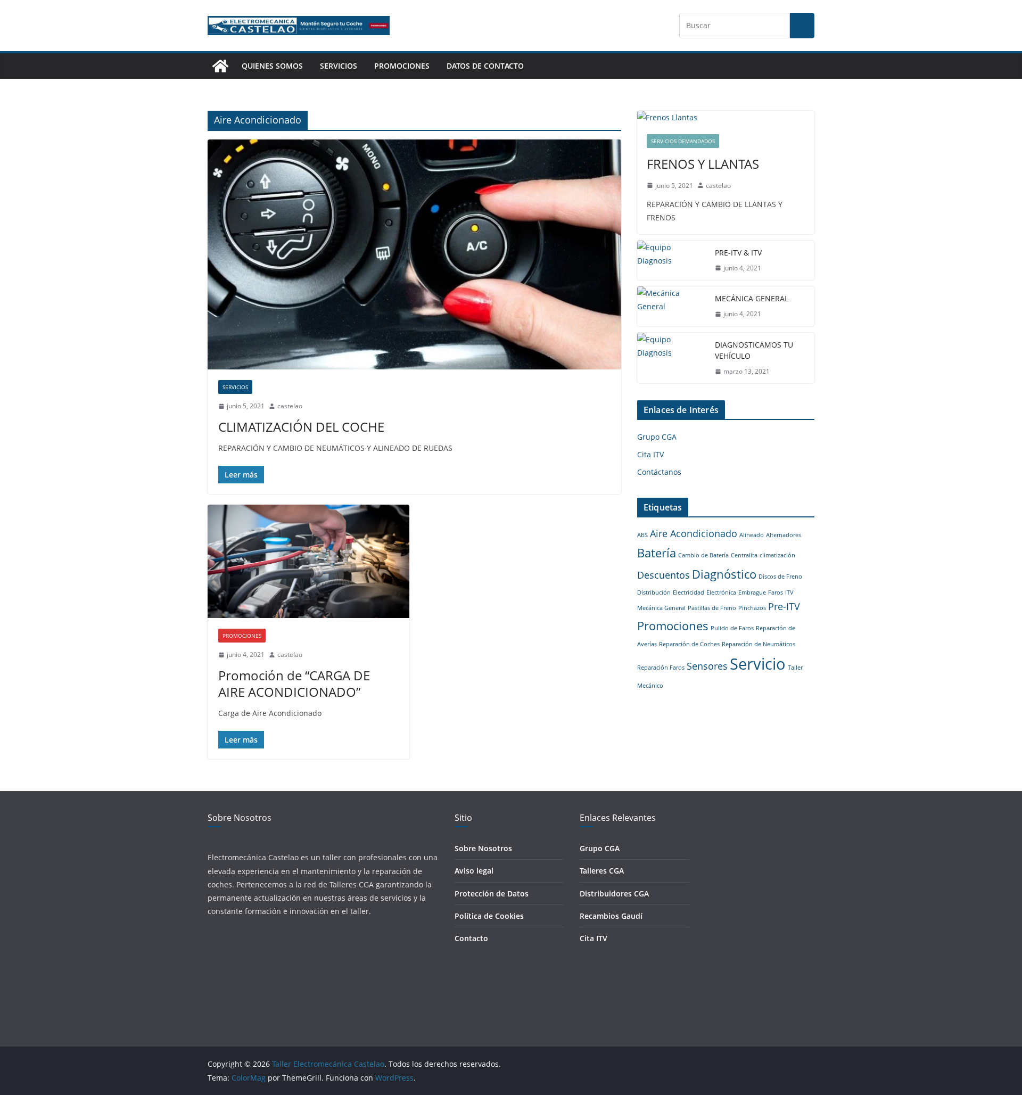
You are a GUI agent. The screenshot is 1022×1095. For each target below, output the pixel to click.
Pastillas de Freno (712, 608)
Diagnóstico (724, 574)
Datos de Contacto (485, 66)
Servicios (338, 66)
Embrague (752, 592)
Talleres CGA (602, 871)
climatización (777, 555)
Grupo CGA (657, 437)
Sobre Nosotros (483, 848)
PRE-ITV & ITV (738, 253)
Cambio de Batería (703, 555)
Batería (656, 553)
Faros (775, 592)
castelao (289, 405)
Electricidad (688, 592)
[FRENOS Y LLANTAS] (725, 117)
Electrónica (721, 592)
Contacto (471, 938)
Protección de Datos (492, 893)
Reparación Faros (661, 667)
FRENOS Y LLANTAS (703, 163)
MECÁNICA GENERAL (751, 298)
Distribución (654, 592)
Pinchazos (752, 608)
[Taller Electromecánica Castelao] (220, 66)
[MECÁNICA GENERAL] (671, 306)
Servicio (758, 663)
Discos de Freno (780, 576)
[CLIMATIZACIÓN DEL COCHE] (414, 254)
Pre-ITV (784, 606)
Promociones (402, 66)
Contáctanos (659, 472)
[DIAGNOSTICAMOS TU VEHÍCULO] (671, 358)
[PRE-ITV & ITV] (671, 261)
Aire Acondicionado (693, 533)
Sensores (707, 666)
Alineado (751, 535)
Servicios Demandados (683, 141)
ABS (642, 535)
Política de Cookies (489, 916)
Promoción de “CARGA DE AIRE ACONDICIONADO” (294, 683)
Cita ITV (650, 454)
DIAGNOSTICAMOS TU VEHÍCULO (754, 350)
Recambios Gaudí (611, 916)
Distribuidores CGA (614, 893)
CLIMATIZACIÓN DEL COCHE (301, 426)
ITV (789, 592)
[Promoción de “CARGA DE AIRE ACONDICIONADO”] (308, 561)
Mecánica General (661, 608)
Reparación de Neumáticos (758, 644)
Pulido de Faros (732, 628)
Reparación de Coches (689, 644)
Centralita (744, 555)
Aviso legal (474, 871)
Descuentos (663, 575)
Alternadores (783, 535)
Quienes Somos (272, 66)
